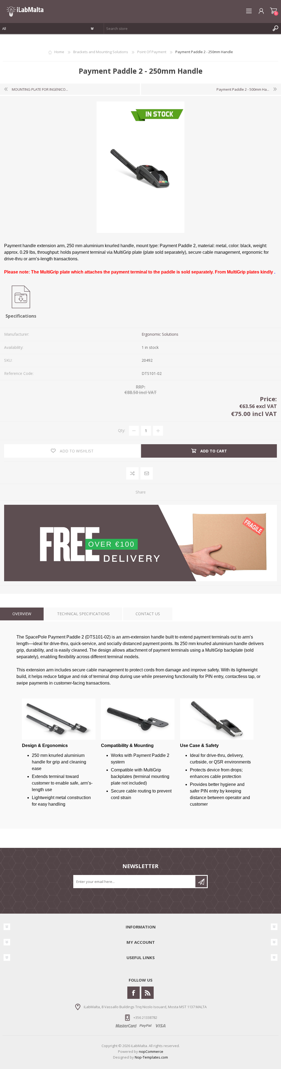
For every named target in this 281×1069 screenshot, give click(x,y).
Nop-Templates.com (151, 1057)
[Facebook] (133, 993)
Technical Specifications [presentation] (83, 613)
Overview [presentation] (21, 613)
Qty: (121, 430)
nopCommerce (151, 1051)
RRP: (140, 387)
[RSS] (147, 993)
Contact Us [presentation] (148, 613)
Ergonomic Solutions (160, 334)
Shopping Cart (273, 11)
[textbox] (187, 28)
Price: (268, 398)
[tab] (22, 614)
